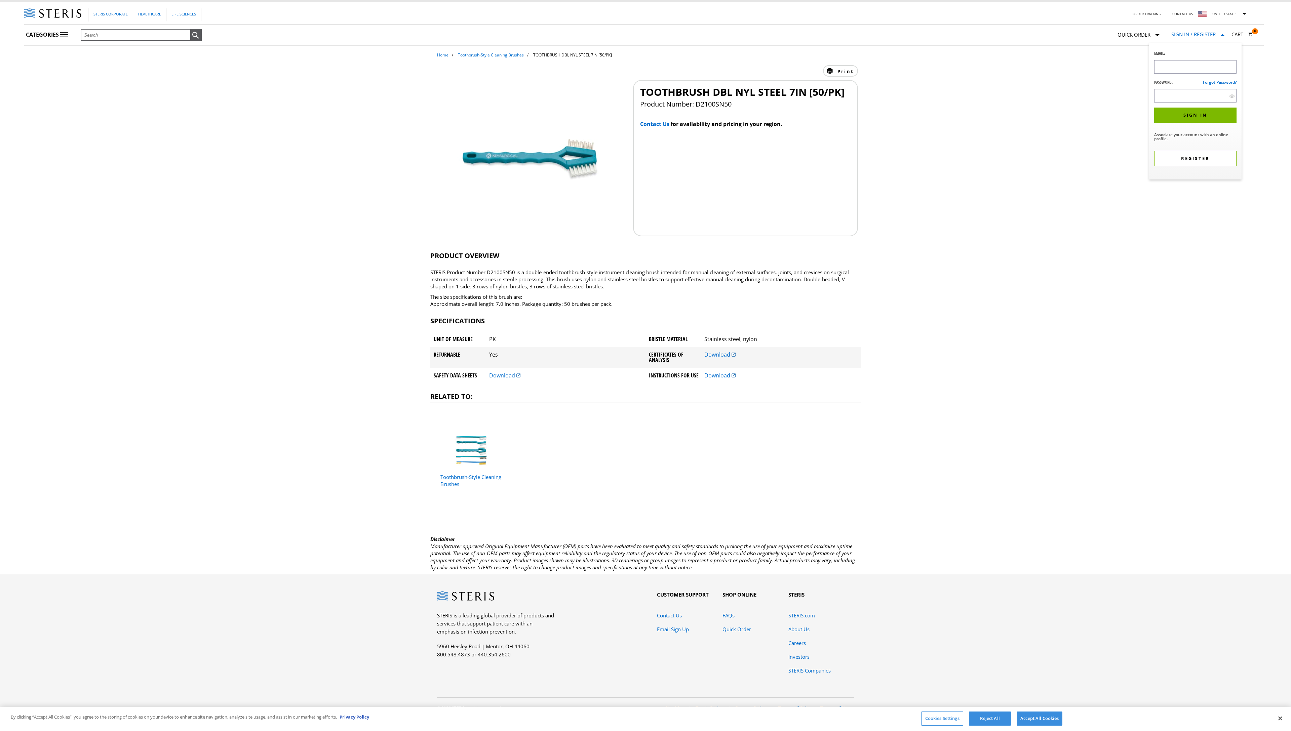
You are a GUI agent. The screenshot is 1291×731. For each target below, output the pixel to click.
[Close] (1280, 718)
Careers (797, 643)
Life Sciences (183, 13)
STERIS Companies (809, 670)
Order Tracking (1147, 13)
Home (442, 55)
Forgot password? (1220, 82)
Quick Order (736, 629)
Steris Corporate (110, 13)
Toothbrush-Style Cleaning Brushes (491, 55)
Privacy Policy (354, 717)
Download (718, 354)
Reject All (990, 718)
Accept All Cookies (1039, 718)
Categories (43, 34)
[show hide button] (1232, 96)
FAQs (728, 615)
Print (844, 71)
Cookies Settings (942, 718)
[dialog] (1195, 112)
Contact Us (1182, 13)
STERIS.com (801, 615)
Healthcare (149, 13)
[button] (196, 35)
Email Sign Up (673, 629)
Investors (799, 656)
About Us (799, 629)
